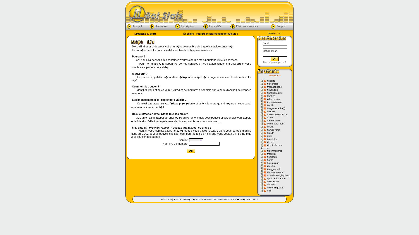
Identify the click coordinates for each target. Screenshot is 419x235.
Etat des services (247, 26)
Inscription (187, 26)
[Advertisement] (238, 12)
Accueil (137, 26)
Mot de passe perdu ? (274, 62)
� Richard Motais (202, 199)
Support (281, 26)
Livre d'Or (215, 26)
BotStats (165, 199)
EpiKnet (178, 199)
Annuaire (161, 26)
